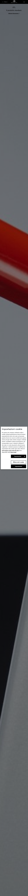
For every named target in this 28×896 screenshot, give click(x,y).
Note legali (13, 452)
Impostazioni (17, 456)
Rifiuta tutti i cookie (18, 462)
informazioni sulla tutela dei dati (10, 450)
